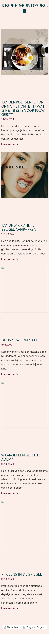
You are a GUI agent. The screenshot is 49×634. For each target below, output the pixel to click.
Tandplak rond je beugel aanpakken (18, 227)
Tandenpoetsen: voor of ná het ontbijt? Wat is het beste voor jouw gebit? (23, 108)
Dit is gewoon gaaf (19, 340)
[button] (24, 11)
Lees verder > (9, 144)
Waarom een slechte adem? (21, 457)
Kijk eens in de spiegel (21, 574)
